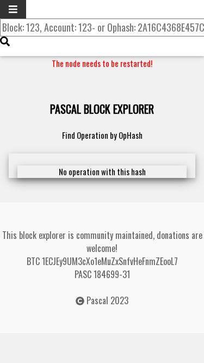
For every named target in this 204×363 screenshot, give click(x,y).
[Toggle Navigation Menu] (13, 9)
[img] (5, 41)
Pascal (97, 300)
